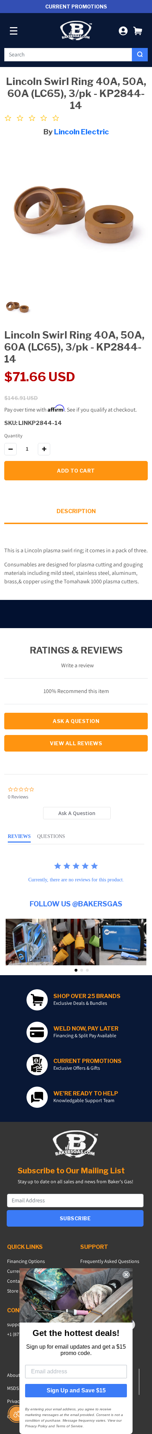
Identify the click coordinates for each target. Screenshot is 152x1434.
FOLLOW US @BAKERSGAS (76, 904)
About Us (17, 1375)
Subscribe (75, 1218)
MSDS (13, 1388)
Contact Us (18, 1281)
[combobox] (68, 54)
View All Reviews (76, 743)
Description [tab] (76, 511)
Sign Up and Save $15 (76, 1390)
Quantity (13, 435)
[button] (137, 31)
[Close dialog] (126, 1274)
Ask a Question (76, 721)
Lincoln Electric (81, 131)
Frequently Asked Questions (109, 1261)
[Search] (140, 54)
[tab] (77, 813)
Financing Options (26, 1261)
